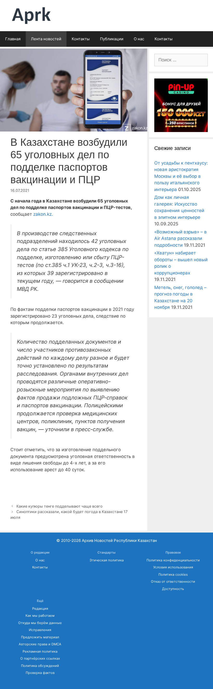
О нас (139, 38)
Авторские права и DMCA (40, 644)
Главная (13, 38)
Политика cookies (173, 574)
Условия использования (173, 567)
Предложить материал (40, 637)
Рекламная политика (40, 651)
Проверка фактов (40, 673)
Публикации (111, 38)
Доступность (173, 589)
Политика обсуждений (40, 666)
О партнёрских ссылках (40, 658)
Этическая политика (107, 560)
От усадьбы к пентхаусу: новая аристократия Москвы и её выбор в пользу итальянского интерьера (181, 176)
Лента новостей (46, 38)
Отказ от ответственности (173, 581)
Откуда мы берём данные (40, 623)
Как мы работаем (40, 616)
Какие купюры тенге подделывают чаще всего (59, 506)
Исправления (40, 630)
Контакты (81, 38)
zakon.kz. (42, 214)
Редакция (40, 609)
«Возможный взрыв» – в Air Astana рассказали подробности (180, 238)
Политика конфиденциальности (173, 560)
